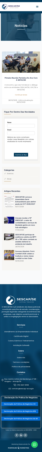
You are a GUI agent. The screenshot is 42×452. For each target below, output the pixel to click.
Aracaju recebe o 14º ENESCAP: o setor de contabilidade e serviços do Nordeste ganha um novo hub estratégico (26, 222)
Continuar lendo (21, 95)
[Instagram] (25, 435)
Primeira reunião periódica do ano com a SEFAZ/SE (21, 79)
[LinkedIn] (21, 435)
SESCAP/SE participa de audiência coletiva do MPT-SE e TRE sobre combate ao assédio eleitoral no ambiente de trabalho (26, 239)
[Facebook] (17, 435)
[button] (37, 6)
